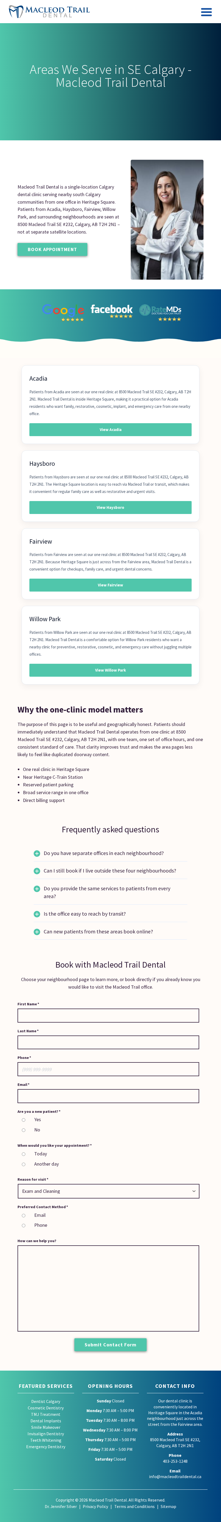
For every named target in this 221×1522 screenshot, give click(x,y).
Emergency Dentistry (45, 1447)
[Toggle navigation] (206, 13)
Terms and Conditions (134, 1506)
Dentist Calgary (45, 1401)
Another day (46, 1164)
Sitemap (168, 1506)
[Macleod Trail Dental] (49, 11)
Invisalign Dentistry (45, 1434)
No (37, 1130)
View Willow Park (110, 670)
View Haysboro (110, 507)
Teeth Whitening (45, 1440)
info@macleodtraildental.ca (175, 1476)
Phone (40, 1225)
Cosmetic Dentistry (46, 1408)
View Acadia (111, 429)
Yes (37, 1119)
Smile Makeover (45, 1427)
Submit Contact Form (110, 1345)
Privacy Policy (95, 1506)
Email (40, 1215)
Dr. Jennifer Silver (61, 1506)
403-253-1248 (175, 1461)
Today (40, 1154)
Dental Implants (45, 1421)
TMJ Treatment (45, 1414)
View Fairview (110, 585)
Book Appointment (52, 249)
